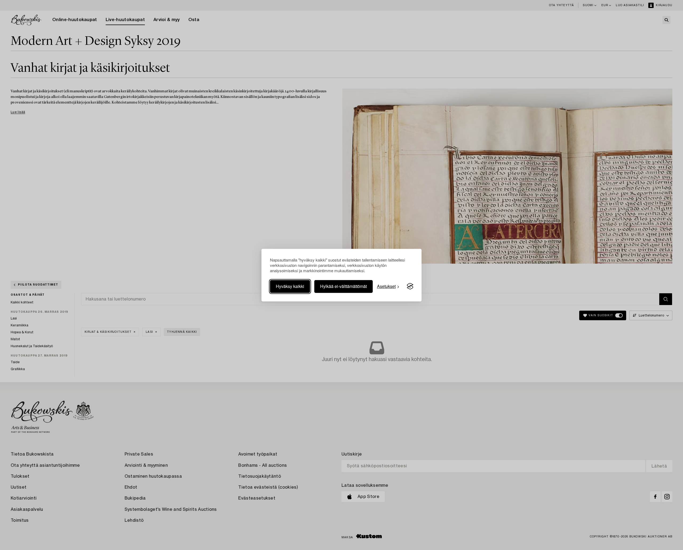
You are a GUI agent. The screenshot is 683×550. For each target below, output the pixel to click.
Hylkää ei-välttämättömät (343, 286)
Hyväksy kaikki (290, 286)
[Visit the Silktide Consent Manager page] (410, 286)
